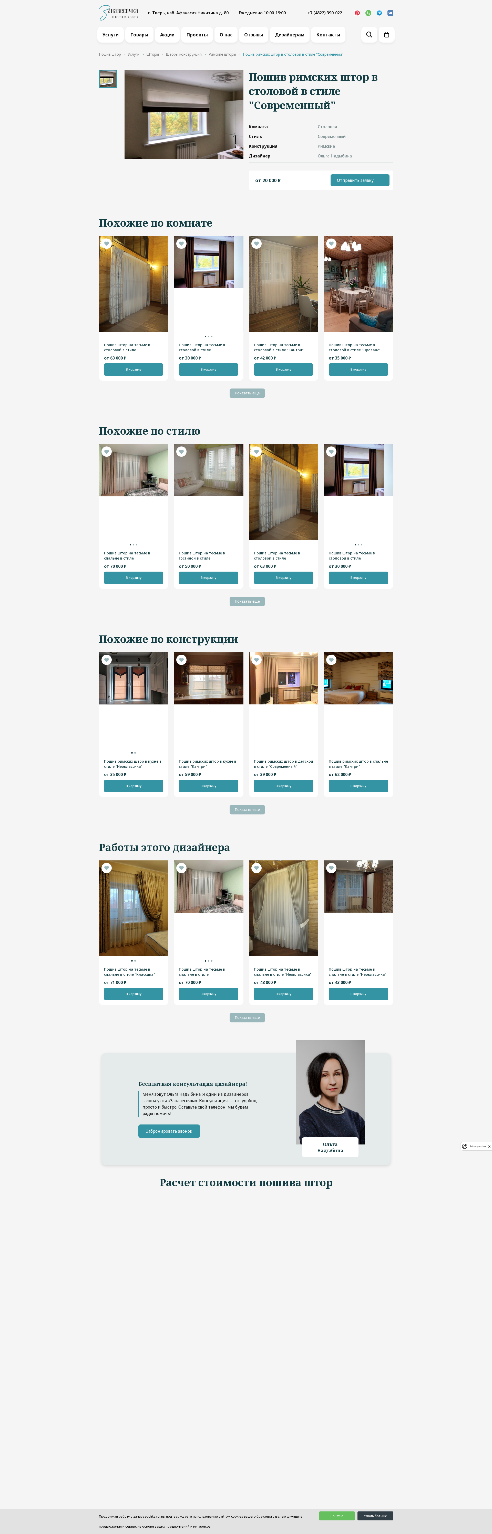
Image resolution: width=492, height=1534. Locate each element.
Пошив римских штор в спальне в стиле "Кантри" (358, 764)
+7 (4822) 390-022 (325, 13)
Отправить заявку (355, 180)
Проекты (197, 35)
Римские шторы (222, 54)
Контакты (328, 35)
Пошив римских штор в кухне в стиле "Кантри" (207, 764)
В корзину (133, 369)
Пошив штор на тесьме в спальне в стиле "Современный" (127, 556)
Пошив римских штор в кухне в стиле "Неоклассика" (132, 764)
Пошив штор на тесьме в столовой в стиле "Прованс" (355, 347)
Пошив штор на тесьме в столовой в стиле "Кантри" (279, 347)
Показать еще (247, 393)
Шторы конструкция (184, 54)
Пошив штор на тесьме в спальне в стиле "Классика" (129, 972)
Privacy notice (478, 1146)
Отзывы (253, 35)
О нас (226, 35)
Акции (167, 35)
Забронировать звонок (169, 1131)
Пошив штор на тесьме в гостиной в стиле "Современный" (202, 556)
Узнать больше (375, 1516)
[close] (489, 1146)
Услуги (110, 35)
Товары (139, 35)
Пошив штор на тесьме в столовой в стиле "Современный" (127, 347)
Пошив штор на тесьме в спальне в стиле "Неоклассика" (283, 972)
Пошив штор (110, 54)
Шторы (152, 54)
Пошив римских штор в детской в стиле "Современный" (283, 764)
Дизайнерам (289, 35)
